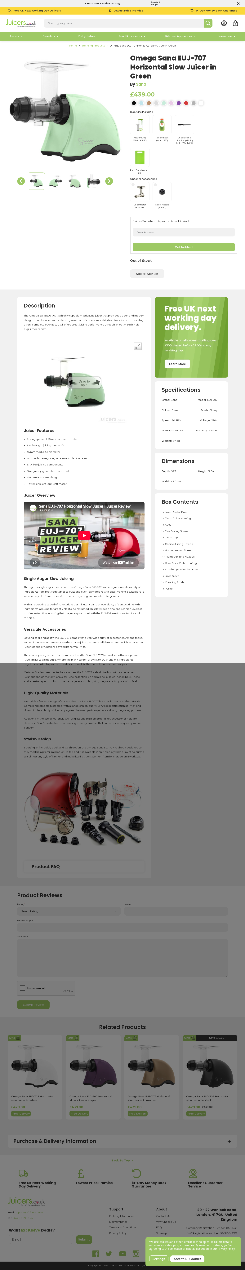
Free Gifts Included (141, 112)
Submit (84, 1239)
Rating (21, 904)
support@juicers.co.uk (29, 1212)
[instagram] (135, 1253)
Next (109, 181)
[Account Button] (224, 23)
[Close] (237, 3)
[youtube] (122, 1253)
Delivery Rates (118, 1221)
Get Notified (184, 247)
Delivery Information (122, 1216)
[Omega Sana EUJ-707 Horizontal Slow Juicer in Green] (36, 181)
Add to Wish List (147, 274)
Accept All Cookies (187, 1259)
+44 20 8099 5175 (22, 1217)
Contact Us (163, 1216)
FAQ (159, 1227)
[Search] (208, 23)
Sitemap (161, 1233)
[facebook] (95, 1253)
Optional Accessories (143, 179)
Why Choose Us (166, 1221)
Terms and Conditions (122, 1227)
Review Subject (25, 920)
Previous (21, 181)
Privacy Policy (117, 1233)
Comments (23, 937)
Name (127, 904)
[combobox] (124, 23)
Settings (159, 1259)
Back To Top (120, 1160)
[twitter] (109, 1253)
